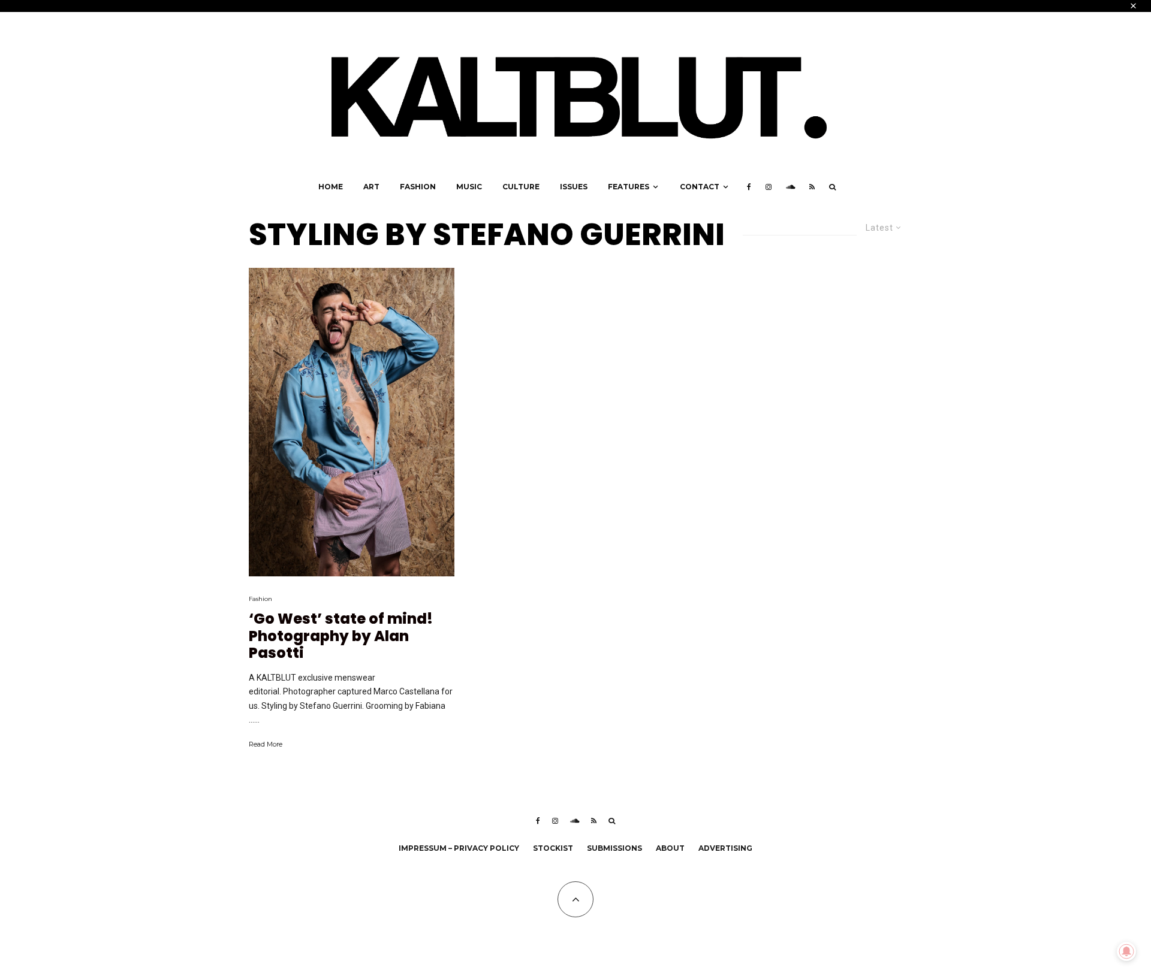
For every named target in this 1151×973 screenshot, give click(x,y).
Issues (573, 186)
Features (628, 186)
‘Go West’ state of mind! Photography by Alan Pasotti (341, 636)
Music (469, 186)
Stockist (553, 848)
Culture (521, 186)
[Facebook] (749, 187)
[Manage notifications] (1126, 951)
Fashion (418, 186)
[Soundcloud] (790, 187)
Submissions (614, 848)
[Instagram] (768, 187)
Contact (699, 186)
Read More (265, 744)
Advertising (725, 848)
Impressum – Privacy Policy (459, 848)
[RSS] (812, 187)
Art (371, 186)
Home (330, 186)
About (670, 848)
